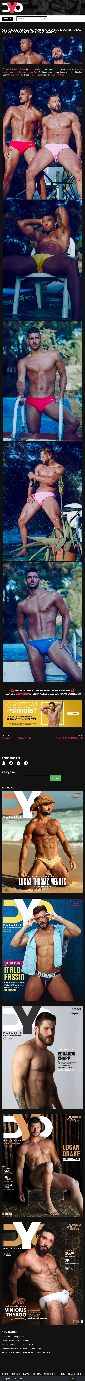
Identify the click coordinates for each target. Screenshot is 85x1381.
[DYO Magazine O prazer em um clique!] (13, 8)
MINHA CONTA (50, 1374)
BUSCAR (55, 778)
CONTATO (16, 1374)
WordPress (19, 1379)
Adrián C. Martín (18, 69)
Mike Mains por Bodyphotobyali (14, 1337)
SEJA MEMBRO (74, 1374)
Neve (4, 1379)
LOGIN (62, 1374)
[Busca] (44, 18)
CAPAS (26, 1374)
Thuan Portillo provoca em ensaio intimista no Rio (21, 1348)
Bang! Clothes (58, 75)
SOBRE (5, 1374)
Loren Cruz (33, 72)
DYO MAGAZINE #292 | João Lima (15, 1340)
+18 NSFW (36, 1374)
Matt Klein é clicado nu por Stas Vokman (17, 1344)
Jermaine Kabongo (18, 72)
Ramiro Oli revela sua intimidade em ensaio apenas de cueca (26, 1352)
